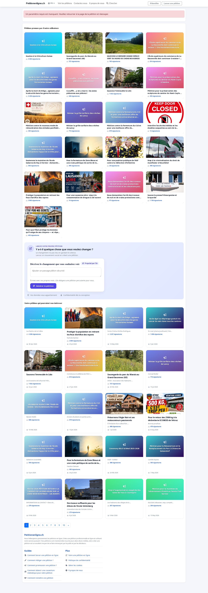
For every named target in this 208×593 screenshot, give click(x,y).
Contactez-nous (80, 3)
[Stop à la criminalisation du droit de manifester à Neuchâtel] (165, 152)
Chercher (113, 3)
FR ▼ (52, 3)
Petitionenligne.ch (35, 3)
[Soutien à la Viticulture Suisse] (43, 47)
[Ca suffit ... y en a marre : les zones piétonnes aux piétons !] (84, 83)
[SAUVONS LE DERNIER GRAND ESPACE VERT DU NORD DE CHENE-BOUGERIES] (124, 48)
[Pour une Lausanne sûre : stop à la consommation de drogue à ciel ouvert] (84, 187)
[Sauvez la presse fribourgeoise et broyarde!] (165, 187)
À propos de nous (96, 3)
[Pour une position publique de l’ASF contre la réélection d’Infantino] (124, 152)
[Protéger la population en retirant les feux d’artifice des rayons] (43, 187)
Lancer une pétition (172, 3)
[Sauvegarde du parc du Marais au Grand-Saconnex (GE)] (84, 48)
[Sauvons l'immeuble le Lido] (124, 82)
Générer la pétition (45, 286)
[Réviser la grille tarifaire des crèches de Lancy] (84, 118)
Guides (28, 550)
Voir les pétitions (65, 3)
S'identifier (154, 3)
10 (64, 525)
